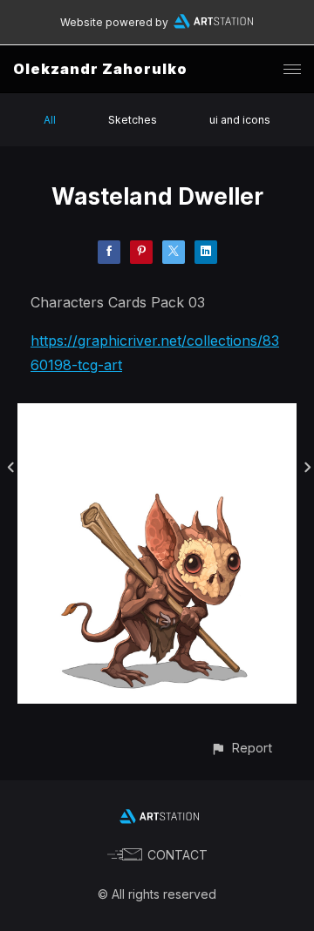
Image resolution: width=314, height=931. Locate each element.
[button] (241, 748)
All (50, 119)
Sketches (132, 119)
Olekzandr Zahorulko (100, 69)
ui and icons (239, 119)
